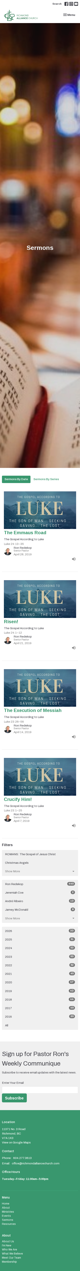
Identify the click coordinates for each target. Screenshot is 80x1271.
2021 (39, 973)
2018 (39, 999)
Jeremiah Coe (39, 892)
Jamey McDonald (39, 909)
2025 (39, 939)
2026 (39, 931)
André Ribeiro (39, 901)
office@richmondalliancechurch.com (35, 1163)
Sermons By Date (16, 479)
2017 (39, 1008)
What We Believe (12, 1253)
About (6, 1207)
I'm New (6, 1245)
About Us (8, 1241)
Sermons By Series (46, 479)
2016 (39, 1016)
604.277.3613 (22, 1158)
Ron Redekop (39, 884)
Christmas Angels (17, 862)
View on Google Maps (16, 1142)
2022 (39, 965)
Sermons (7, 1219)
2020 (39, 982)
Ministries (8, 1211)
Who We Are (9, 1249)
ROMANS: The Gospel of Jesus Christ (30, 854)
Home (5, 1203)
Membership (9, 1261)
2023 (39, 956)
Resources (9, 1224)
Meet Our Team (11, 1257)
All (6, 1025)
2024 (39, 948)
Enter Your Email (13, 1082)
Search (57, 3)
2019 (39, 991)
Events (6, 1215)
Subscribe (14, 1098)
